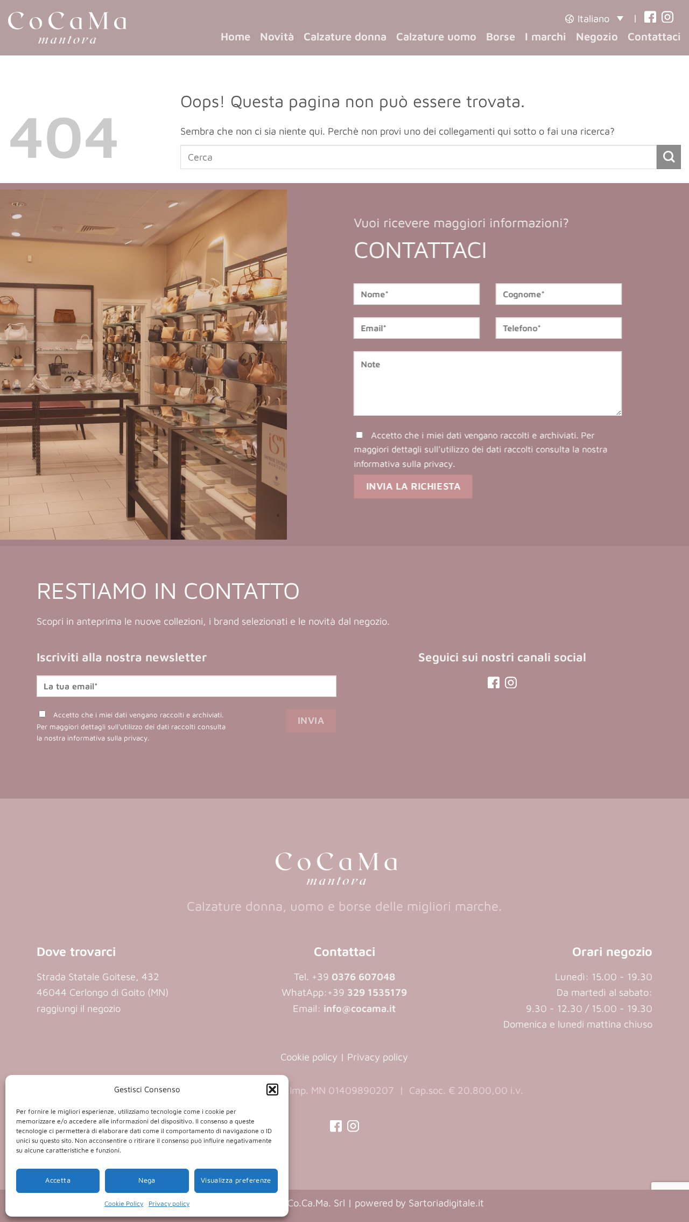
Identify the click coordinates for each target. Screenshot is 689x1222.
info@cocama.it (360, 1008)
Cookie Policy (123, 1203)
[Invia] (669, 157)
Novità (277, 36)
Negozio (597, 36)
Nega (147, 1180)
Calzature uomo (436, 36)
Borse (500, 36)
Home (235, 36)
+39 (367, 992)
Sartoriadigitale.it (446, 1203)
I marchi (545, 36)
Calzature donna (345, 36)
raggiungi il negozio (79, 1008)
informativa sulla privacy (403, 463)
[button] (272, 1089)
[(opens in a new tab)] (650, 18)
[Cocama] (67, 27)
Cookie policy (309, 1057)
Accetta (58, 1180)
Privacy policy (169, 1203)
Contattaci (654, 36)
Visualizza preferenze (236, 1180)
